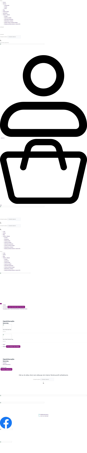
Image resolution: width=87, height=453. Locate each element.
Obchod (4, 4)
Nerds (16, 309)
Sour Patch (20, 309)
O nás (4, 231)
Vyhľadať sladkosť (4, 36)
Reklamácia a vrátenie (8, 21)
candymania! (6, 5)
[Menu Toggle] (1, 303)
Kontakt (6, 16)
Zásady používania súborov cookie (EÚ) (12, 24)
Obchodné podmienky (8, 19)
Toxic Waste (24, 309)
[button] (43, 1)
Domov (4, 2)
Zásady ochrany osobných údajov (11, 22)
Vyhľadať (2, 34)
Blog (4, 10)
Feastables (5, 309)
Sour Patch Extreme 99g (8, 339)
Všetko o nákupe (6, 14)
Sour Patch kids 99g (7, 329)
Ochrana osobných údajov (9, 245)
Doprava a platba (7, 17)
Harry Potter (10, 309)
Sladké (5, 7)
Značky (4, 233)
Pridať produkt (6, 11)
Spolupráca (5, 13)
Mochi (5, 8)
